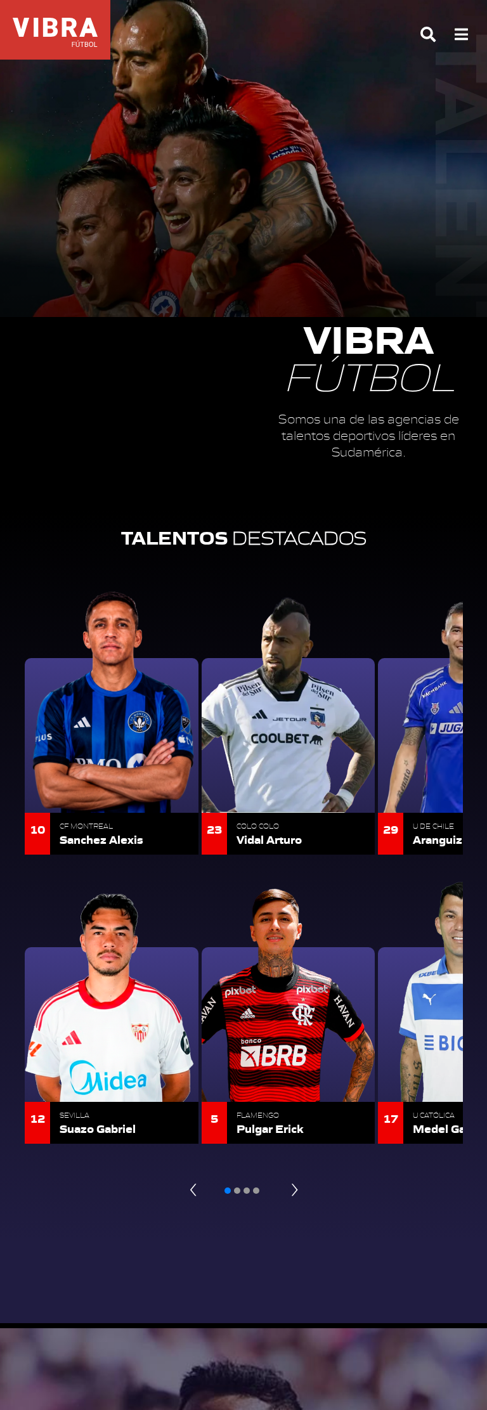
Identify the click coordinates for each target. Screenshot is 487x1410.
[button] (227, 1190)
